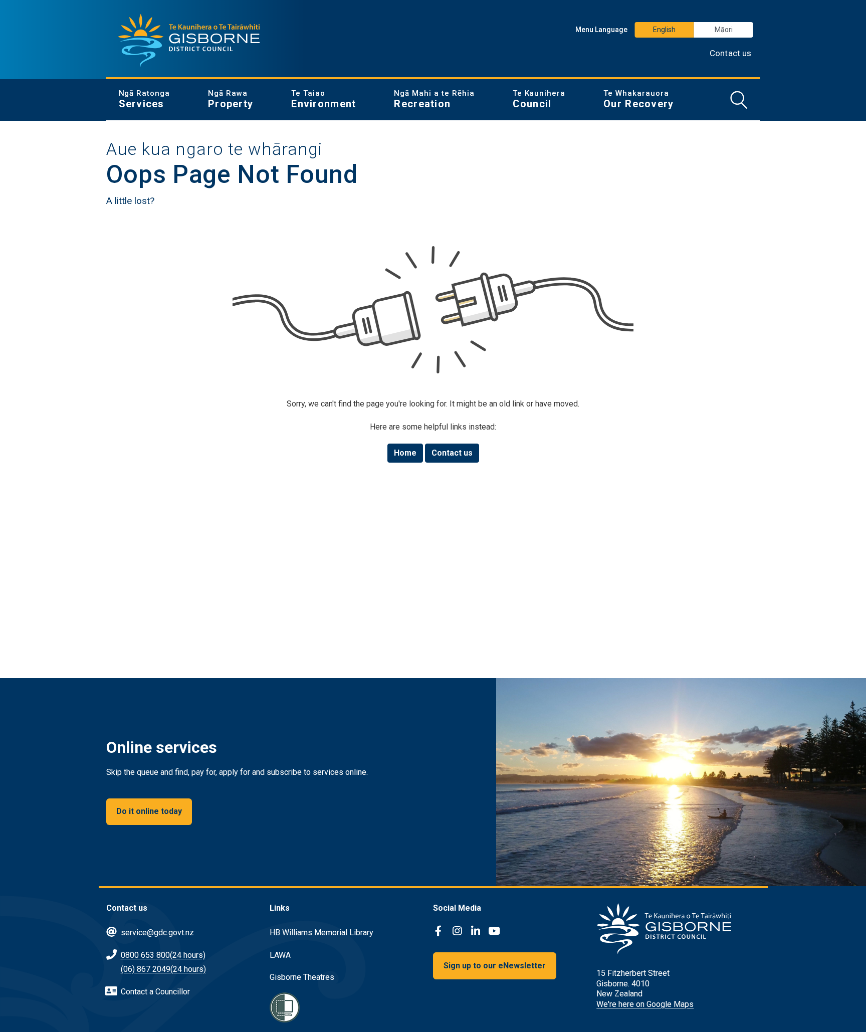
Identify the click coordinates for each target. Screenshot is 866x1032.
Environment (323, 99)
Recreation (434, 99)
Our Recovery (638, 99)
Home (405, 453)
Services (144, 99)
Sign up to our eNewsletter (495, 965)
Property (230, 99)
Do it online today (149, 811)
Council (539, 99)
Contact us (731, 53)
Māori (724, 30)
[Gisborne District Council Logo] (189, 41)
